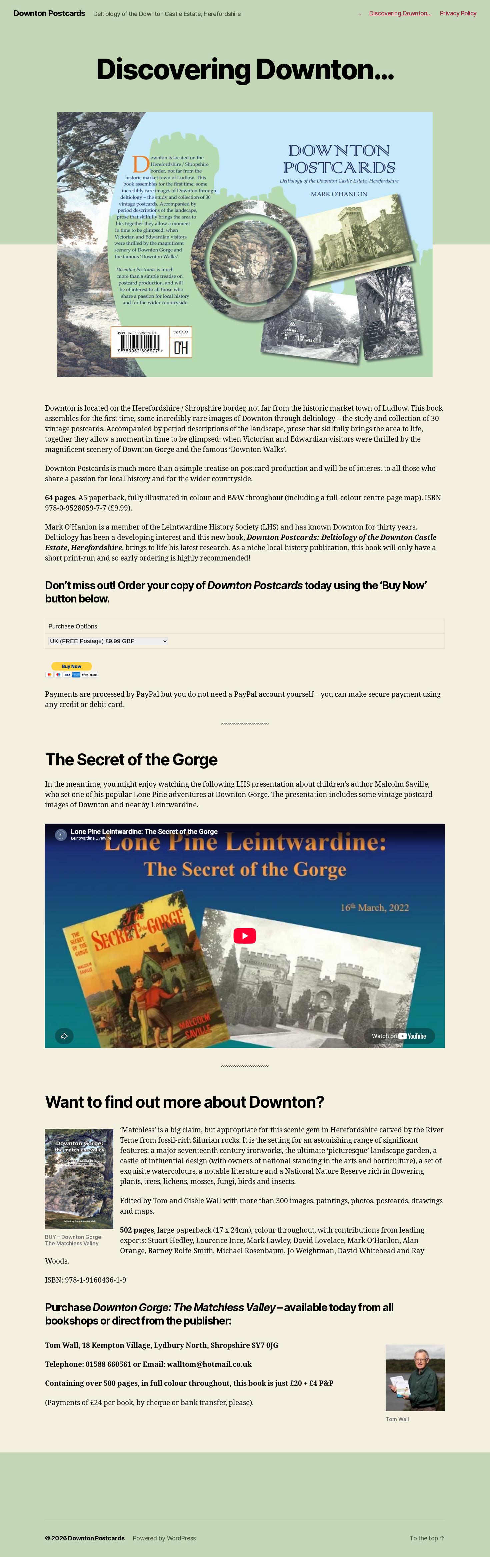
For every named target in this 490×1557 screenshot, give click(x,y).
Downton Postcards (49, 13)
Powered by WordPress (164, 1538)
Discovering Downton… (400, 13)
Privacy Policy (458, 13)
